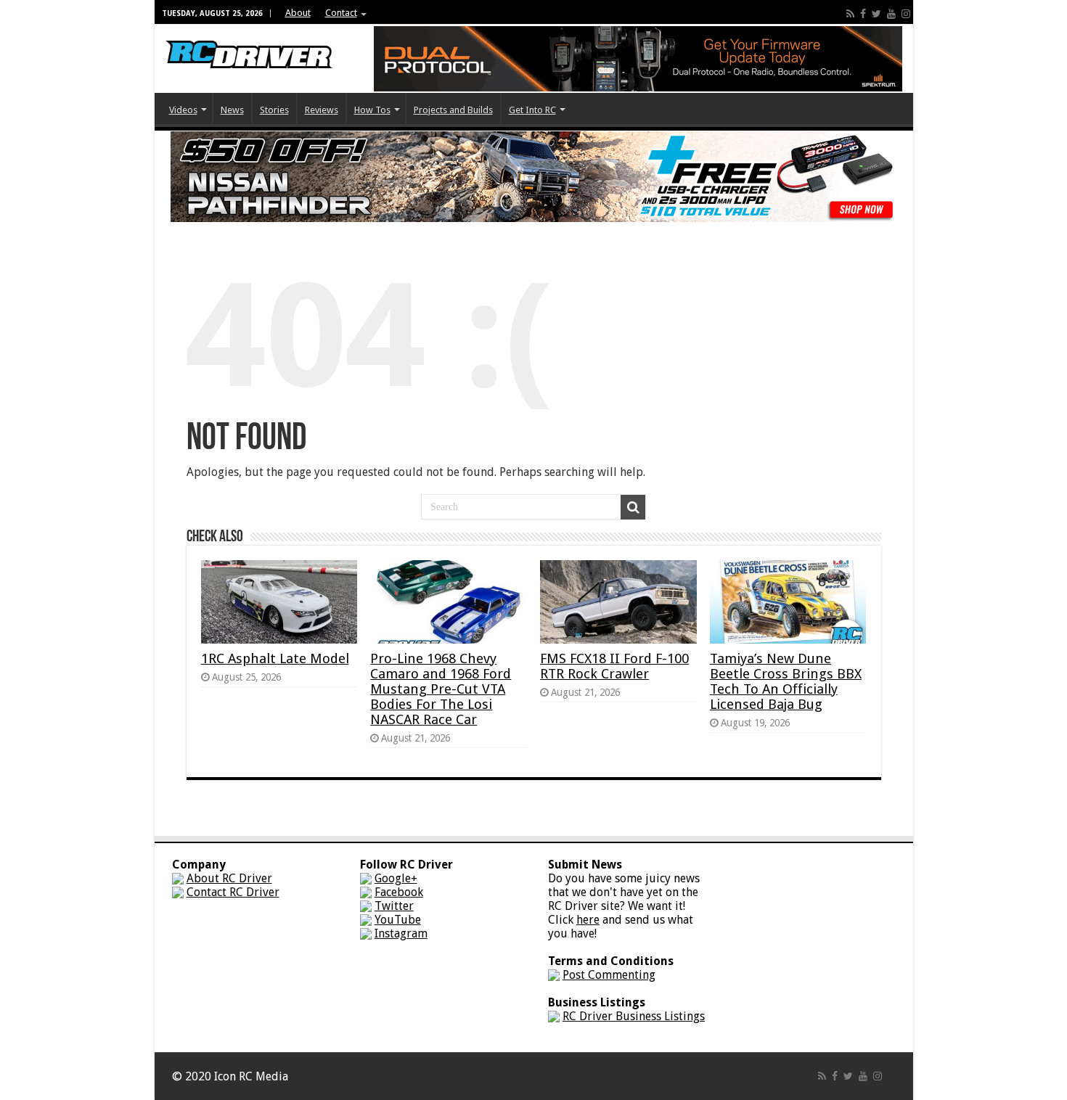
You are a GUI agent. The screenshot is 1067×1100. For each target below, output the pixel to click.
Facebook (399, 892)
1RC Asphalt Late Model (275, 658)
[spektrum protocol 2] (638, 58)
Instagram (401, 933)
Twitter (394, 906)
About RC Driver (229, 878)
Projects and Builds (453, 109)
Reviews (321, 109)
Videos (183, 109)
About (298, 12)
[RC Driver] (248, 40)
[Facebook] (863, 13)
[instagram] (906, 13)
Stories (274, 109)
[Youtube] (891, 13)
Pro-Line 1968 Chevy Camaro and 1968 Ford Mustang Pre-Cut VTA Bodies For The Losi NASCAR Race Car (440, 689)
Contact (341, 12)
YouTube (398, 920)
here (588, 920)
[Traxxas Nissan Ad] (533, 176)
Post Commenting (609, 975)
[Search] (633, 507)
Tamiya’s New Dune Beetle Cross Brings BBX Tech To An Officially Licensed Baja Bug (786, 681)
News (232, 109)
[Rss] (850, 13)
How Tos (372, 109)
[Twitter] (876, 13)
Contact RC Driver (233, 892)
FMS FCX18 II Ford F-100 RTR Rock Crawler (614, 666)
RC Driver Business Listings (634, 1016)
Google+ (396, 878)
